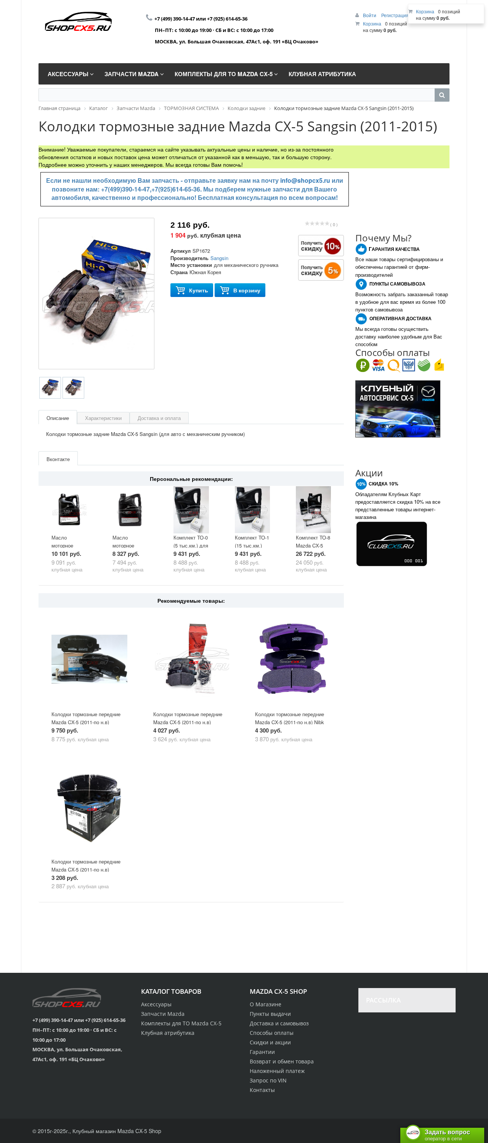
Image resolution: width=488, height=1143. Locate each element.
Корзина (372, 23)
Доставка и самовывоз (279, 1023)
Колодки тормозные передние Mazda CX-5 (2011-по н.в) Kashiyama (85, 869)
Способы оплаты (272, 1032)
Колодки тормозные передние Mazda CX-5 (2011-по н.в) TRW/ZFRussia (187, 721)
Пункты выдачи (270, 1013)
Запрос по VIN (268, 1080)
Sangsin (219, 258)
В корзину (246, 290)
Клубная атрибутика (167, 1032)
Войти (370, 15)
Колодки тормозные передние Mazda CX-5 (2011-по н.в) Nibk (289, 718)
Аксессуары (156, 1004)
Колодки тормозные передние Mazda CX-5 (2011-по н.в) (85, 718)
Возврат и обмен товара (282, 1061)
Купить (198, 290)
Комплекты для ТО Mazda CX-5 (181, 1023)
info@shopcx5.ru (305, 180)
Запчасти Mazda (163, 1013)
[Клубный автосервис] (397, 408)
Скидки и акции (270, 1042)
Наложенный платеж (277, 1070)
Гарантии (262, 1051)
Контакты (262, 1090)
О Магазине (265, 1004)
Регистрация (395, 15)
